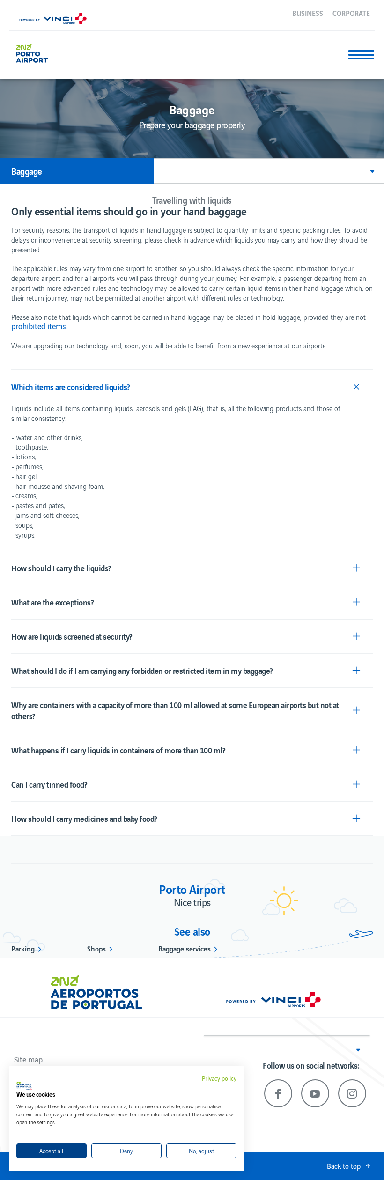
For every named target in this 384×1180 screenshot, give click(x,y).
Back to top (344, 1166)
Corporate (351, 12)
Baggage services (184, 948)
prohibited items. (39, 326)
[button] (269, 171)
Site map (28, 1059)
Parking (23, 948)
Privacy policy (219, 1078)
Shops (96, 948)
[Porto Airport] (38, 52)
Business (307, 12)
